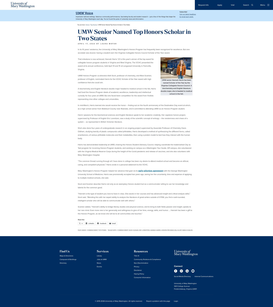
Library (99, 256)
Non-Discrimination (141, 263)
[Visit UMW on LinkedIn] (187, 272)
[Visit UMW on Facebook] (176, 272)
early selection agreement (150, 171)
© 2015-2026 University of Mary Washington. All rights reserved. (118, 301)
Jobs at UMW (102, 259)
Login (176, 301)
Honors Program (167, 230)
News (99, 263)
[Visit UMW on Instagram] (181, 272)
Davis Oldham (133, 230)
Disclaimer (138, 270)
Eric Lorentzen (144, 230)
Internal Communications (204, 276)
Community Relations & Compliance (147, 259)
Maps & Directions (66, 256)
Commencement (92, 230)
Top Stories (102, 230)
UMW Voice (84, 13)
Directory (63, 263)
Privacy (136, 266)
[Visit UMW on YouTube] (193, 272)
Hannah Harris (155, 230)
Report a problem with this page (158, 301)
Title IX (136, 256)
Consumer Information (142, 277)
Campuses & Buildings (68, 259)
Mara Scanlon (187, 230)
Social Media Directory (182, 276)
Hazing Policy (139, 274)
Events (99, 266)
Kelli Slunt (178, 230)
